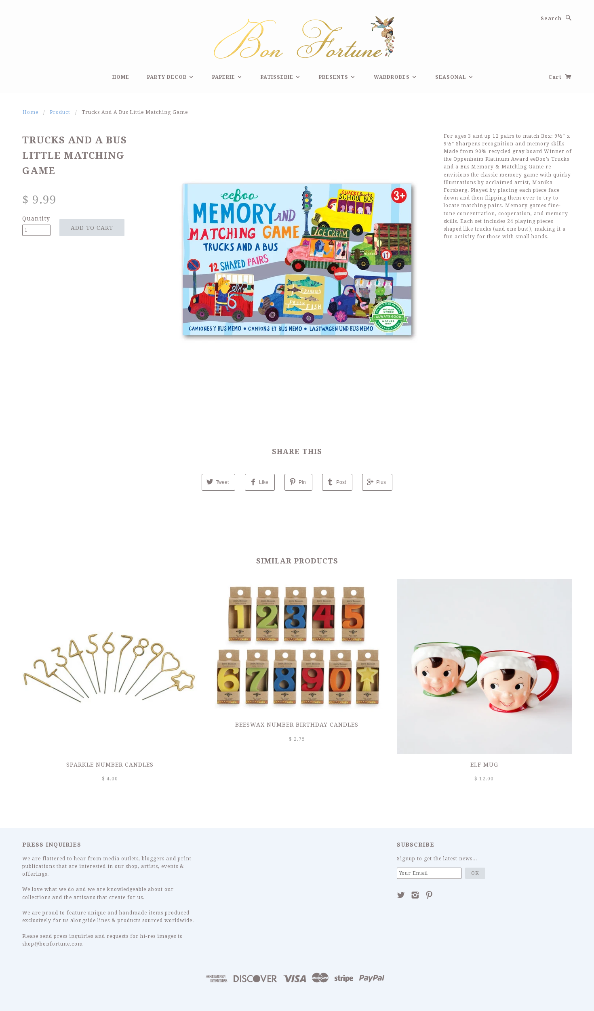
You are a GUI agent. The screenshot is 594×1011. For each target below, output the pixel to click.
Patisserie (278, 77)
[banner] (297, 36)
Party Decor (167, 77)
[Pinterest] (429, 895)
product (60, 112)
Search (551, 18)
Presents (334, 77)
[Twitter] (401, 895)
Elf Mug (484, 764)
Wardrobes (392, 77)
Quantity (36, 218)
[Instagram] (415, 895)
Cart (555, 77)
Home (120, 77)
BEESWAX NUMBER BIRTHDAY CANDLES (296, 724)
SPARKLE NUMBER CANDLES (110, 764)
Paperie (224, 77)
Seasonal (451, 77)
